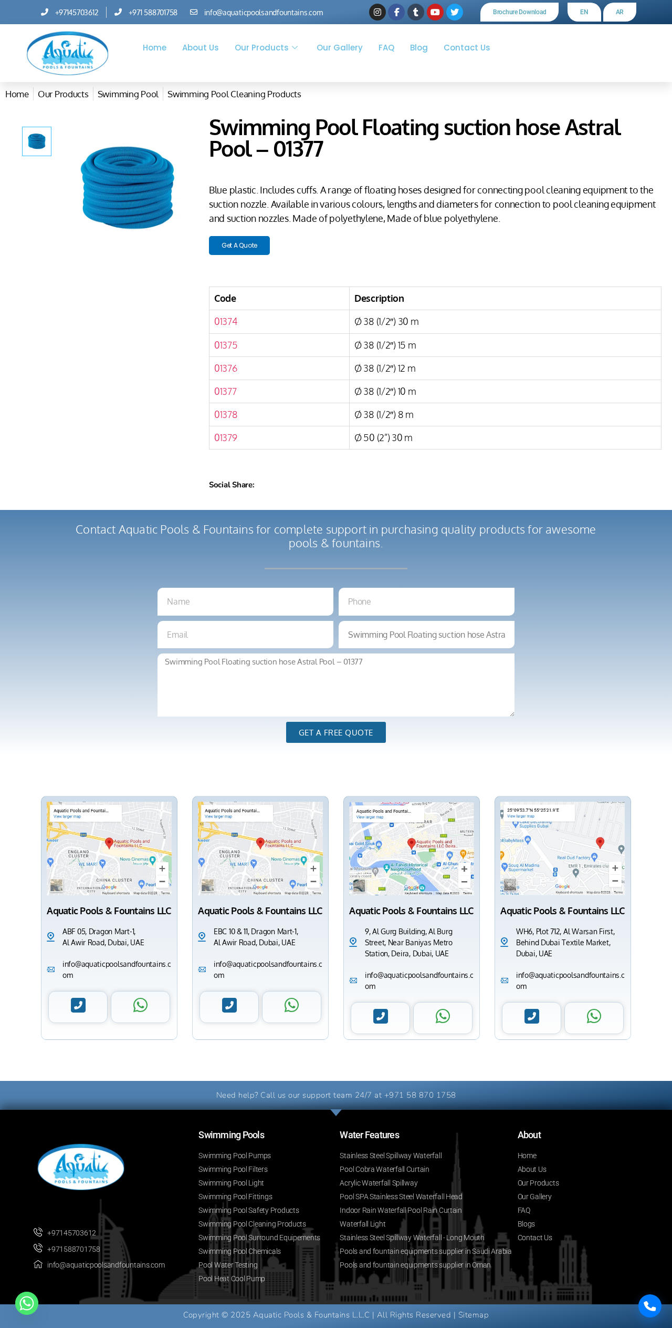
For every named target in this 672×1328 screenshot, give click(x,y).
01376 (226, 368)
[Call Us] (650, 1305)
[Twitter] (454, 12)
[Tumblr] (415, 12)
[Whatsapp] (26, 1303)
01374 (225, 321)
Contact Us (467, 47)
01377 (225, 391)
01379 (225, 437)
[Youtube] (435, 12)
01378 (226, 414)
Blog (419, 47)
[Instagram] (377, 12)
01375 (226, 345)
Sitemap (473, 1315)
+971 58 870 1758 (420, 1095)
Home (154, 47)
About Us (200, 47)
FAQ (386, 47)
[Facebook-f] (396, 12)
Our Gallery (340, 47)
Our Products (262, 47)
